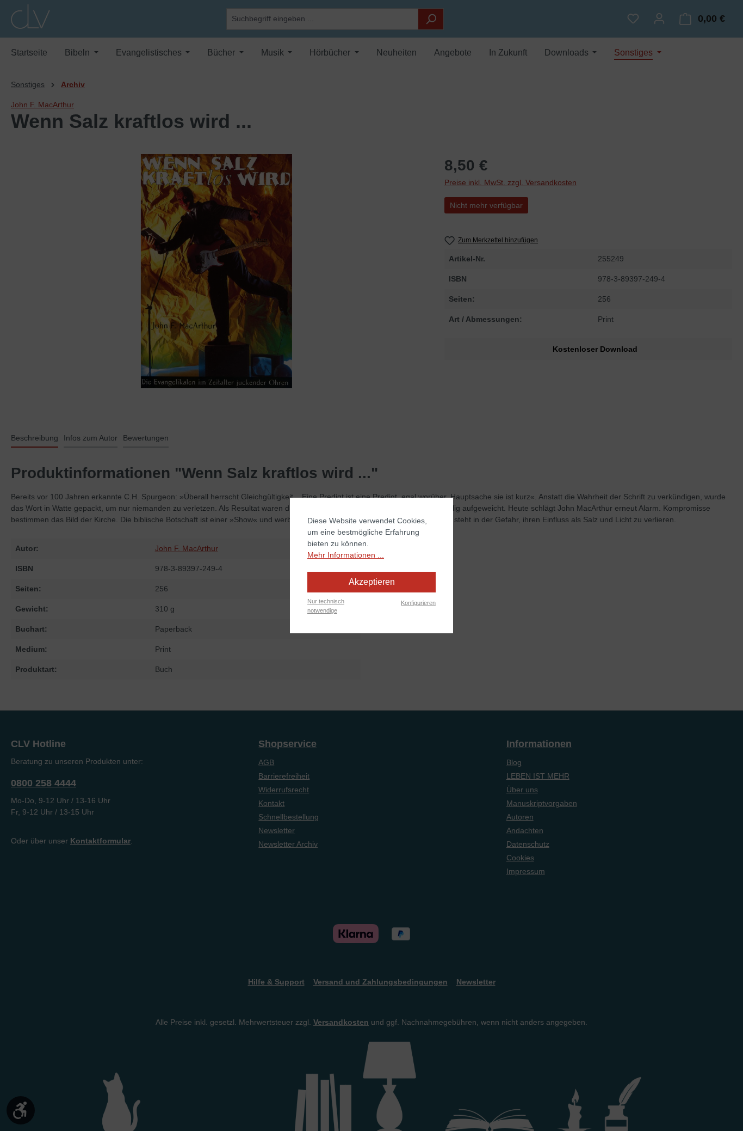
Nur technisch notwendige (325, 606)
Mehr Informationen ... (345, 555)
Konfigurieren (418, 603)
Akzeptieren (372, 581)
